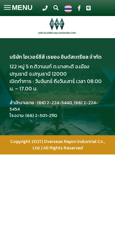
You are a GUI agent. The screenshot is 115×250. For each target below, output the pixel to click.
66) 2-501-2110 (42, 115)
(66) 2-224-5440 (54, 102)
